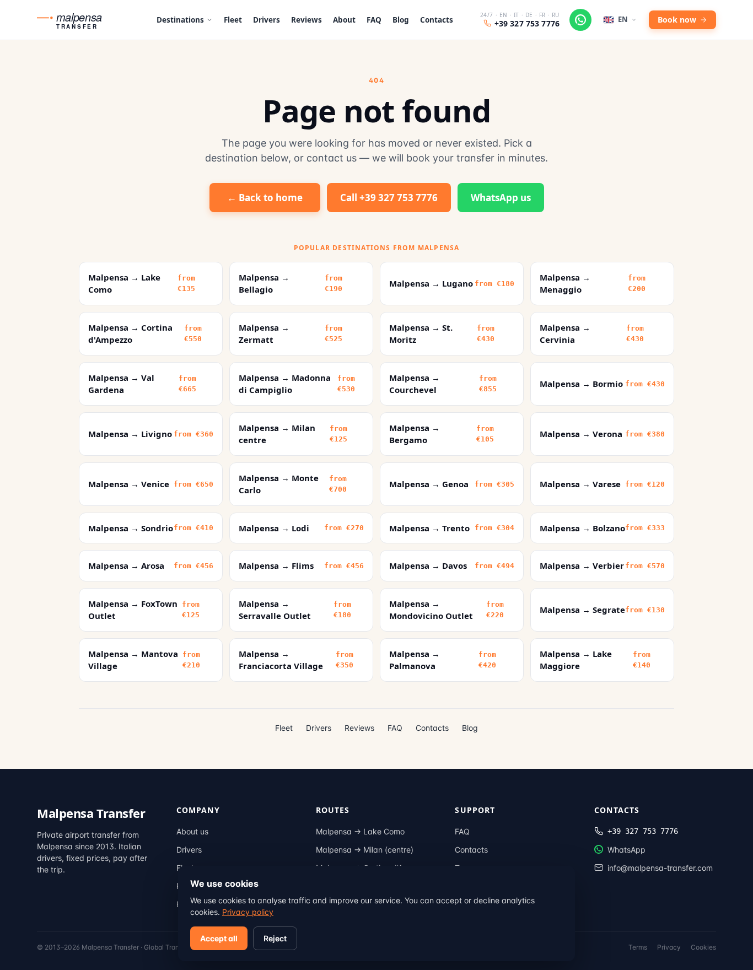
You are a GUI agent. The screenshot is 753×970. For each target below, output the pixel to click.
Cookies (703, 947)
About (344, 20)
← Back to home (265, 197)
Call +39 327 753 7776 (389, 197)
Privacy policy (247, 912)
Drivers (266, 20)
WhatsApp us (501, 197)
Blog (400, 20)
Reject (275, 938)
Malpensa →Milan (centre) (364, 849)
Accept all (219, 938)
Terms (637, 947)
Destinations (180, 20)
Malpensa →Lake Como (360, 831)
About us (192, 831)
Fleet (233, 20)
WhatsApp (626, 849)
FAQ (374, 20)
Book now (677, 19)
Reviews (306, 20)
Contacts (436, 20)
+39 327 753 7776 (527, 23)
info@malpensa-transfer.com (660, 867)
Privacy (669, 947)
